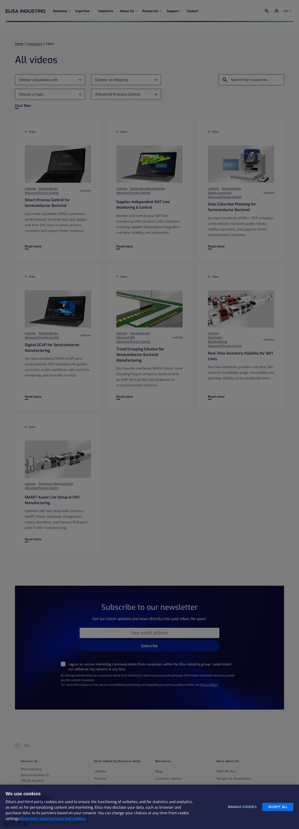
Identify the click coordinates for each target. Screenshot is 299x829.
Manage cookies (242, 807)
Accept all (278, 807)
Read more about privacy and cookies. (53, 818)
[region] (149, 807)
